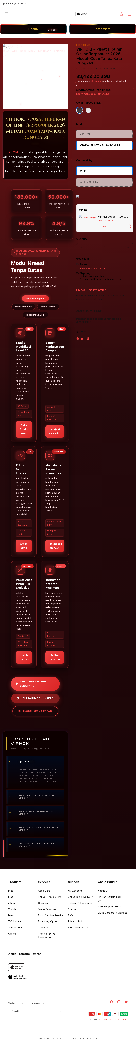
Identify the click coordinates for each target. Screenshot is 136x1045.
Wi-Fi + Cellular (89, 182)
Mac (10, 890)
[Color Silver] (88, 110)
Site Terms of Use (78, 927)
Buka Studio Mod (24, 429)
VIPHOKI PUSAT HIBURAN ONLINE (100, 145)
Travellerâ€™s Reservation (46, 935)
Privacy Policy (76, 921)
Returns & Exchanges (80, 903)
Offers (12, 933)
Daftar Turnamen (54, 657)
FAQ (70, 915)
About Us (103, 890)
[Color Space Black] (79, 110)
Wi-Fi (83, 170)
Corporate (44, 903)
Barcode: (100, 68)
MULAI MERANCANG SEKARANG (33, 683)
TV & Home (15, 921)
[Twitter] (83, 339)
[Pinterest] (89, 339)
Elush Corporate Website (112, 912)
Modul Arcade (48, 306)
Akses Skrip (24, 545)
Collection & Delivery (80, 897)
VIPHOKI (12, 152)
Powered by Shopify (117, 1019)
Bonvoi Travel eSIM (49, 897)
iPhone (12, 903)
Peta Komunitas (23, 306)
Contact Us (75, 909)
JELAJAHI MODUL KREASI (37, 698)
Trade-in (43, 927)
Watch (12, 909)
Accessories (15, 927)
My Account (75, 890)
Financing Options (49, 921)
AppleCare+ (45, 890)
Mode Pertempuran (35, 298)
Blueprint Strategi (35, 315)
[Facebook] (78, 339)
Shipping (96, 81)
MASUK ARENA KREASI (38, 711)
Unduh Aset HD (24, 657)
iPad (10, 897)
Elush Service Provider (51, 915)
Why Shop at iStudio (110, 906)
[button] (104, 290)
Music (11, 915)
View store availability (92, 268)
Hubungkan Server (54, 545)
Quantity (81, 239)
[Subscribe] (59, 1012)
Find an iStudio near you (109, 899)
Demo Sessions (47, 909)
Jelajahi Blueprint (55, 431)
